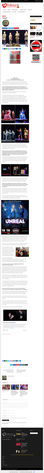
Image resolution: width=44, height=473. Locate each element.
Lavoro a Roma (14, 11)
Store (15, 0)
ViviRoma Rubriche (15, 9)
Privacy (22, 0)
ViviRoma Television (23, 9)
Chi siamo (10, 0)
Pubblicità (18, 0)
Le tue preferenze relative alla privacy (25, 471)
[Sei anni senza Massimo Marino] (33, 27)
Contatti (13, 0)
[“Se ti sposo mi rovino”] (6, 387)
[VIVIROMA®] (10, 5)
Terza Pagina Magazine (21, 11)
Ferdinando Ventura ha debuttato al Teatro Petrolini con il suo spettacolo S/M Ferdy (8, 371)
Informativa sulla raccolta (14, 471)
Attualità (4, 9)
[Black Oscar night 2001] (39, 33)
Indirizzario (30, 9)
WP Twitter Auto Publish (18, 470)
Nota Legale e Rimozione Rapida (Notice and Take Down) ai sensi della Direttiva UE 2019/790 (24, 454)
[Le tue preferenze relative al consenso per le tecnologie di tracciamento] (42, 471)
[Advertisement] (15, 70)
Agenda (9, 9)
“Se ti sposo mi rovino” (5, 390)
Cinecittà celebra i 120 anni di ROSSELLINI (20, 439)
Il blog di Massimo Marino (7, 11)
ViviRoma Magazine (25, 0)
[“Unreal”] (15, 38)
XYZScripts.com (26, 470)
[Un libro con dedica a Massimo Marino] (39, 27)
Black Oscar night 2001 (38, 37)
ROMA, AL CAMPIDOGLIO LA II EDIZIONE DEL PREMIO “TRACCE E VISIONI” (24, 434)
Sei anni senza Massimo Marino (32, 30)
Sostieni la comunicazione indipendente (35, 18)
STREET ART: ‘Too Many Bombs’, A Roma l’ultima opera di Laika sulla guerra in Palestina (21, 371)
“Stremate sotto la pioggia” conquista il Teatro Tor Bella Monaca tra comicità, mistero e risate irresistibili (14, 392)
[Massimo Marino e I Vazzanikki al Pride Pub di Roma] (33, 33)
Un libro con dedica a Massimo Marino (39, 30)
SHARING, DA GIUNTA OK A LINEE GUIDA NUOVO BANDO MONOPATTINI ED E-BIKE (24, 445)
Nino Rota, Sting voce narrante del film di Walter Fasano (24, 451)
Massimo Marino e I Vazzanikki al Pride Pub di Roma (32, 37)
